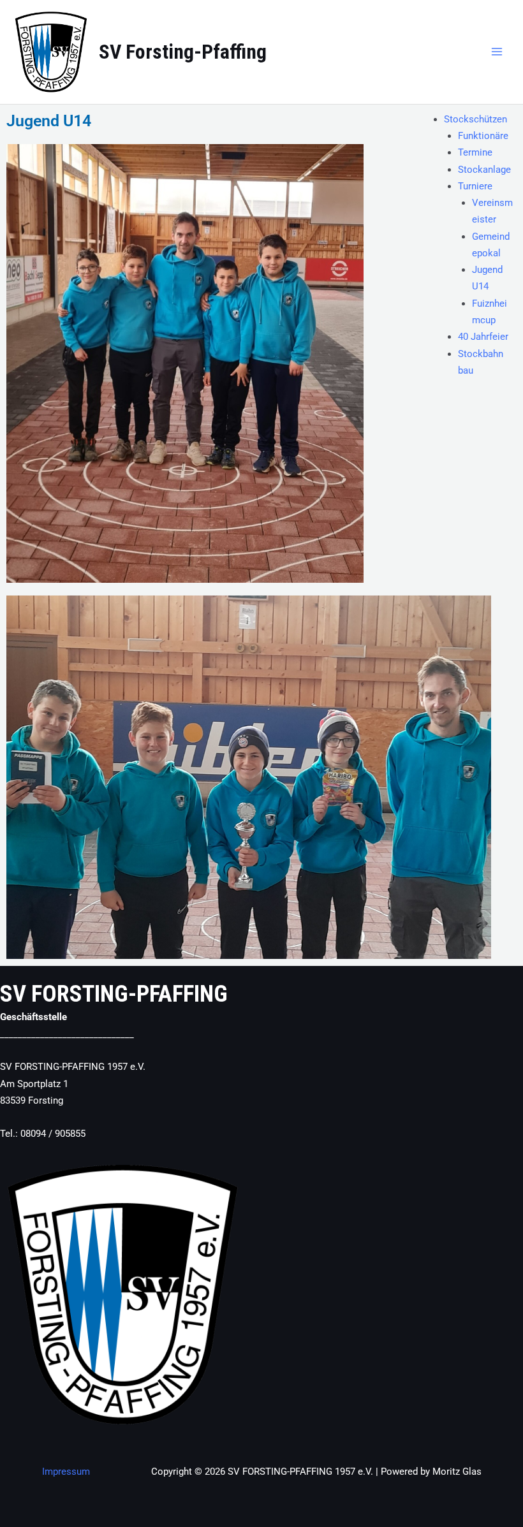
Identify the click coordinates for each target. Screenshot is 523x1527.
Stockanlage (484, 169)
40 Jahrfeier (483, 336)
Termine (475, 152)
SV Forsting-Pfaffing (183, 52)
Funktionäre (483, 136)
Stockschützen (475, 119)
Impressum (66, 1471)
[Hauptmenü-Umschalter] (496, 51)
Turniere (475, 186)
